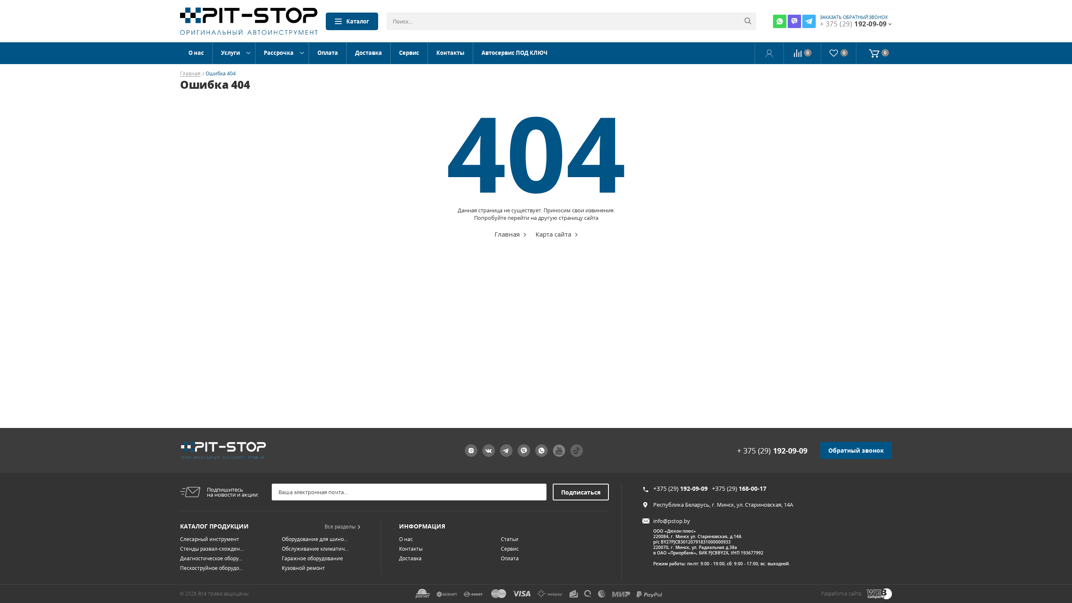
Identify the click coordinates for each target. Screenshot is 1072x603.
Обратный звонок (856, 450)
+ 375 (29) (772, 451)
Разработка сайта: (841, 593)
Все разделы (340, 526)
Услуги (230, 53)
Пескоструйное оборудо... (211, 568)
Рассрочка (279, 53)
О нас (196, 53)
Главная (190, 74)
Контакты (450, 53)
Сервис (409, 53)
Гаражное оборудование (312, 558)
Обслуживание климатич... (315, 548)
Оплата (327, 53)
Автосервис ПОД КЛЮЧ (514, 53)
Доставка (368, 53)
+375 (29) (680, 488)
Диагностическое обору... (211, 558)
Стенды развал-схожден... (212, 548)
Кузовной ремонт (303, 568)
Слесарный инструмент (209, 539)
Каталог (357, 21)
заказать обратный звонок (854, 17)
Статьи (509, 539)
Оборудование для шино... (315, 539)
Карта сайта (553, 234)
